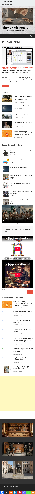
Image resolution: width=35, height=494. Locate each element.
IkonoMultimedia (15, 28)
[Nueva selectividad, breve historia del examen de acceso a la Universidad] (17, 55)
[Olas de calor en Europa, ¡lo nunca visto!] (7, 311)
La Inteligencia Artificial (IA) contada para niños (21, 367)
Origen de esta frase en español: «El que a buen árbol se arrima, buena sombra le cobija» (22, 97)
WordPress (12, 488)
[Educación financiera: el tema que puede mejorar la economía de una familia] (7, 348)
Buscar (4, 289)
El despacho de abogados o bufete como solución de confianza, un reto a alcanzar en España (23, 340)
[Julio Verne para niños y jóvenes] (7, 115)
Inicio (31, 67)
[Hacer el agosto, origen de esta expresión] (7, 320)
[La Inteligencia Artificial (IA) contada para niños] (7, 367)
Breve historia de (6, 67)
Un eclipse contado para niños (22, 105)
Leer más (5, 85)
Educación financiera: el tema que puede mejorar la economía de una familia (23, 349)
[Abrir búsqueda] (31, 36)
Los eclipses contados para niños (17, 223)
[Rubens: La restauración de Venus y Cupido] (7, 122)
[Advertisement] (17, 393)
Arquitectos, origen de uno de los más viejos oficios (22, 358)
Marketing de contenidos (9, 68)
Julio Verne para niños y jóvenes (22, 114)
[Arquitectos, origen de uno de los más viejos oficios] (7, 358)
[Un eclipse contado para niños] (7, 106)
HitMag (18, 488)
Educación (26, 67)
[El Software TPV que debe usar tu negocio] (7, 329)
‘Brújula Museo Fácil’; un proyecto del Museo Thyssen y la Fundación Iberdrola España (22, 132)
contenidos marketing (17, 67)
